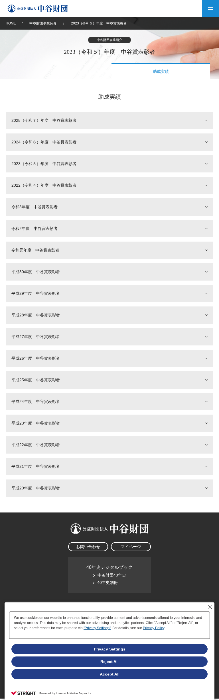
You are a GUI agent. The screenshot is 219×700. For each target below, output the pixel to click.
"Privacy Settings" (97, 628)
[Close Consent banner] (209, 607)
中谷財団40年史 (112, 575)
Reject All (109, 661)
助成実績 (161, 71)
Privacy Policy (153, 628)
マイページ (131, 546)
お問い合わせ (88, 546)
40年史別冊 (107, 582)
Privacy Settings (109, 649)
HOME (11, 23)
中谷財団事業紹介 (43, 23)
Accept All (109, 674)
